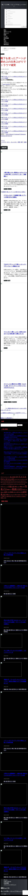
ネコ (23, 482)
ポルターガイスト (15, 484)
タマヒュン (13, 482)
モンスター (14, 142)
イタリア (16, 479)
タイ (8, 482)
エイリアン (10, 480)
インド (3, 480)
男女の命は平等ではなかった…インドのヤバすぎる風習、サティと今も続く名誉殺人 (15, 622)
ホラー (8, 142)
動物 (5, 34)
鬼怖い (3, 498)
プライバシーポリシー (10, 884)
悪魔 (8, 494)
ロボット (5, 486)
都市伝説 (6, 44)
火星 (16, 494)
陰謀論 (24, 496)
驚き (5, 30)
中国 (11, 486)
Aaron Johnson (6, 84)
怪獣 (19, 142)
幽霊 (7, 492)
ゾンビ (5, 482)
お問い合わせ (7, 881)
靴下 (22, 142)
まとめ (14, 477)
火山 (12, 494)
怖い (5, 39)
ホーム (5, 879)
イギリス (9, 479)
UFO (5, 41)
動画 (17, 489)
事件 (17, 486)
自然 (4, 496)
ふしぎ (5, 36)
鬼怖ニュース (5, 888)
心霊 (18, 492)
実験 (2, 492)
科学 (22, 494)
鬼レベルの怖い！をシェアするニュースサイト (14, 891)
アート (3, 140)
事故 (22, 486)
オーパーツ (17, 480)
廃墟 (13, 492)
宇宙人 (25, 489)
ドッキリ (19, 482)
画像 (19, 494)
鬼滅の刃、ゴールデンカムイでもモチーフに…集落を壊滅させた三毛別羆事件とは (15, 681)
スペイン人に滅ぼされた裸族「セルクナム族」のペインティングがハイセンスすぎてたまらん (15, 385)
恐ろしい (6, 33)
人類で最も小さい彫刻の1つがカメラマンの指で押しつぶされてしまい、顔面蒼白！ (15, 174)
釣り (15, 496)
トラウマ (3, 142)
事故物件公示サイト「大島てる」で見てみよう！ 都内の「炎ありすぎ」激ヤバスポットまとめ (15, 440)
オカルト (6, 42)
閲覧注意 (19, 496)
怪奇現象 (6, 38)
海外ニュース (7, 31)
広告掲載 (6, 883)
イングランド (23, 479)
